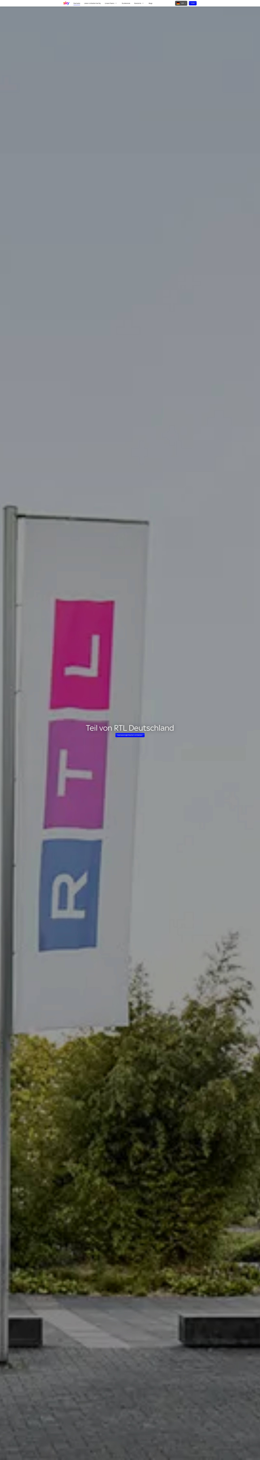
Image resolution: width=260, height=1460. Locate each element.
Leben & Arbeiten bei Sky (92, 3)
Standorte (137, 3)
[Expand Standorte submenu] (143, 3)
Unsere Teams (109, 3)
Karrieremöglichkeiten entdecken (130, 735)
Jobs (193, 3)
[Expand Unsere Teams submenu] (116, 3)
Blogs (150, 3)
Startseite (76, 3)
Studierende (126, 3)
